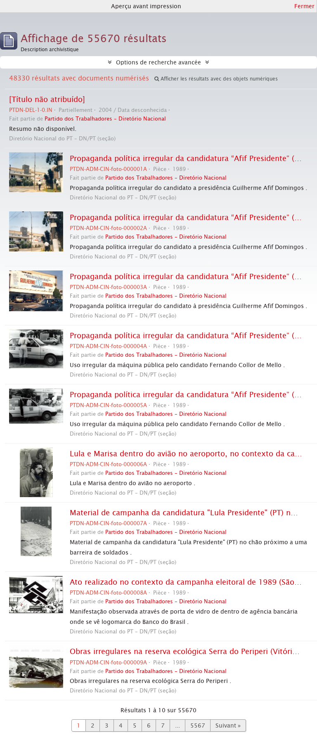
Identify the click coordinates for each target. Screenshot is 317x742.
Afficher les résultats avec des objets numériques (218, 79)
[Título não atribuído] (47, 99)
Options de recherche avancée (158, 62)
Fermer (304, 6)
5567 (197, 725)
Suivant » (228, 725)
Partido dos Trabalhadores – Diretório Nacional (105, 119)
